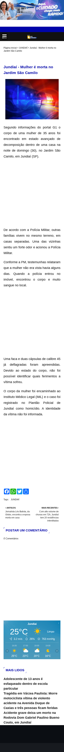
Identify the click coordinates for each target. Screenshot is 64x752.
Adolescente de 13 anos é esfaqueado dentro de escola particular (26, 683)
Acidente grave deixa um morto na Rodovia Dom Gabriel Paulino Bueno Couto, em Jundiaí (31, 717)
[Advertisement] (32, 191)
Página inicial (10, 48)
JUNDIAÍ (23, 48)
